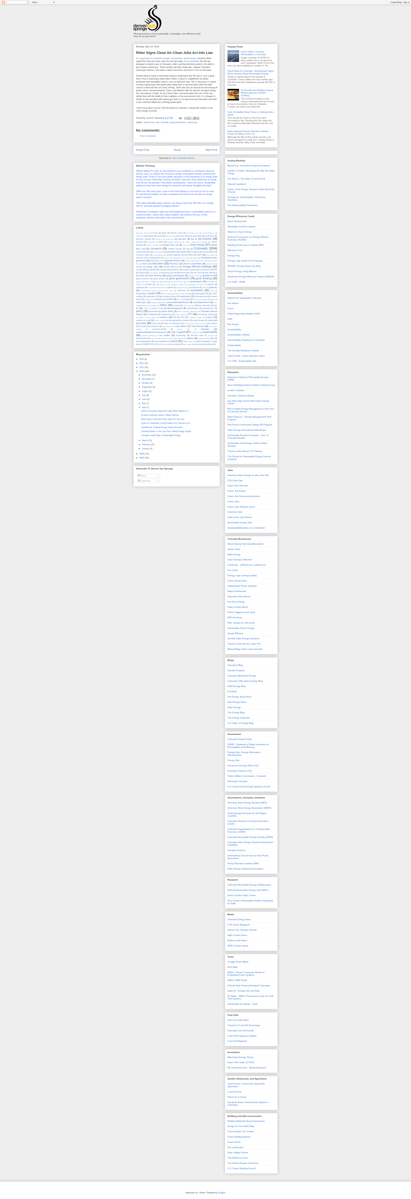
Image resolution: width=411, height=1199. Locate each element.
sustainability (209, 332)
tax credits (164, 335)
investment (197, 290)
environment (204, 270)
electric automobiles (192, 263)
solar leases (166, 326)
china (185, 245)
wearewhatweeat (143, 341)
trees (152, 338)
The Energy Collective (238, 717)
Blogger (221, 1192)
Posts (143, 475)
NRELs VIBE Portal (237, 980)
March (145, 440)
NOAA (162, 302)
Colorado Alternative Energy (241, 675)
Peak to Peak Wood (237, 607)
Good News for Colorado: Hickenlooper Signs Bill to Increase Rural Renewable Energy (250, 72)
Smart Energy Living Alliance (241, 271)
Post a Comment (148, 136)
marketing (148, 299)
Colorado (165, 122)
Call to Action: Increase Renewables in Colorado (253, 53)
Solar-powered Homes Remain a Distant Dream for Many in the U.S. (247, 132)
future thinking (154, 275)
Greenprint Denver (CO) (239, 771)
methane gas (160, 299)
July (144, 395)
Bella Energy (233, 554)
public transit (180, 314)
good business (142, 279)
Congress (195, 252)
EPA (215, 270)
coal (188, 249)
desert (195, 258)
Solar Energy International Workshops (246, 430)
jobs (152, 293)
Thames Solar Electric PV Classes (244, 451)
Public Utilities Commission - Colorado (246, 776)
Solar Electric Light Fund (193, 323)
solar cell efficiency (172, 323)
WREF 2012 (149, 344)
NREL (163, 305)
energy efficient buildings (197, 266)
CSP (199, 255)
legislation (151, 296)
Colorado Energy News (239, 919)
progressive (166, 314)
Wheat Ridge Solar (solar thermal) (244, 649)
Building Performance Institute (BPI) (245, 245)
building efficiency (174, 242)
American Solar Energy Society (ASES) (247, 802)
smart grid (212, 320)
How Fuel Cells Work (238, 1020)
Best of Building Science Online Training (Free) (251, 385)
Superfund (195, 332)
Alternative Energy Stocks (240, 1057)
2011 (141, 367)
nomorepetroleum (201, 302)
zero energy (175, 344)
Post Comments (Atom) (183, 158)
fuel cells (197, 273)
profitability (152, 314)
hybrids (210, 284)
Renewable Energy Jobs (239, 522)
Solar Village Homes (237, 1152)
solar (143, 323)
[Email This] (185, 118)
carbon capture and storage (196, 242)
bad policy (179, 236)
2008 (141, 458)
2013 (141, 359)
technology (181, 335)
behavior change (143, 239)
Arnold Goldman (208, 233)
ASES (138, 236)
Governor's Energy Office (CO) (243, 765)
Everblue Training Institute (240, 395)
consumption (158, 255)
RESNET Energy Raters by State (244, 266)
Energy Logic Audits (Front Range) (245, 260)
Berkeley (158, 239)
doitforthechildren (172, 260)
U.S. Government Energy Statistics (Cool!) (248, 786)
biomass (139, 242)
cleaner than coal (151, 122)
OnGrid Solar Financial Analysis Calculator (248, 985)
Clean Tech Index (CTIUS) (240, 1062)
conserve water (142, 255)
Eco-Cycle (232, 570)
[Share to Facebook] (195, 118)
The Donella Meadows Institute (243, 350)
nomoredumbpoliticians (178, 302)
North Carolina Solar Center (241, 895)
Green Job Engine (236, 491)
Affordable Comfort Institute (241, 226)
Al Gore (154, 233)
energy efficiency (171, 267)
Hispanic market (177, 284)
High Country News (237, 935)
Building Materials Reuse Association (246, 1121)
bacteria (169, 236)
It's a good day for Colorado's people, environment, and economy (166, 58)
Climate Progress (236, 670)
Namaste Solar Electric (239, 596)
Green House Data (237, 580)
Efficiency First (234, 250)
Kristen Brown (180, 294)
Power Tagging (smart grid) (241, 612)
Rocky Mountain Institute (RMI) (243, 863)
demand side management (148, 258)
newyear (154, 302)
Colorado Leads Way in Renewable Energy (161, 435)
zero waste (188, 344)
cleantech (156, 248)
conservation (208, 252)
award (160, 236)
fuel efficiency (211, 273)
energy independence (169, 270)
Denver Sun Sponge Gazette (242, 930)
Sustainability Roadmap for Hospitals (246, 340)
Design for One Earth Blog (240, 1126)
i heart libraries (153, 287)
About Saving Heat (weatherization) (245, 544)
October (146, 383)
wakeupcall (202, 338)
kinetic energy (166, 294)
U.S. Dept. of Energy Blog (240, 723)
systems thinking (148, 335)
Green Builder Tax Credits (240, 1131)
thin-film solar (197, 335)
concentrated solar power (174, 252)
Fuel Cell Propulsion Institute (242, 1036)
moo (178, 299)
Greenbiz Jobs (234, 512)
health (149, 284)
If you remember (191, 61)
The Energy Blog (236, 712)
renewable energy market (146, 317)
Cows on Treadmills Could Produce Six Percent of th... (166, 423)
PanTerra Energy (236, 601)
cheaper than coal (170, 245)
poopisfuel (153, 311)
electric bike (210, 264)
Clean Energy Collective (239, 559)
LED (207, 293)
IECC (163, 287)
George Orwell (193, 276)
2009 (141, 454)
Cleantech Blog (235, 665)
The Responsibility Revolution (242, 205)
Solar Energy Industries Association (245, 868)
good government (178, 122)
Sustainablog (234, 345)
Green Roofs (233, 1142)
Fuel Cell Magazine (237, 1041)
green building (150, 282)
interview (182, 290)
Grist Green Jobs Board (239, 517)
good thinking (204, 278)
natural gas (192, 122)
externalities (153, 273)
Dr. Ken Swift (203, 261)
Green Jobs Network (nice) (241, 506)
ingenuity (213, 287)
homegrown (192, 284)
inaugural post (181, 287)
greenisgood (195, 281)
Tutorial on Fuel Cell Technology (243, 1025)
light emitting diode (167, 296)
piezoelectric (208, 308)
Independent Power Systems (242, 586)
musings (204, 299)
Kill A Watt (232, 967)
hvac (202, 284)
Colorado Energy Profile (239, 739)
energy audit (152, 266)
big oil (194, 239)
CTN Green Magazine (238, 924)
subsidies (205, 329)
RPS (183, 317)
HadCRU (139, 284)
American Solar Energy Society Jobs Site (248, 475)
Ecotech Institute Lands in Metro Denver (160, 415)
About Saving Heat (236, 221)
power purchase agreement (187, 311)
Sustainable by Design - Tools (242, 1004)
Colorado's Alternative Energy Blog (245, 681)
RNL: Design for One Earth (241, 622)
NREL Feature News (237, 945)
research (163, 317)
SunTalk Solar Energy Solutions (243, 638)
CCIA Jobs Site (235, 480)
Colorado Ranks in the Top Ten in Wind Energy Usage (166, 431)
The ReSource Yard (237, 1157)
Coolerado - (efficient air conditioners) (246, 565)
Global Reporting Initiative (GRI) (243, 313)
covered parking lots (175, 255)
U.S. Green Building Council (241, 1168)
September (147, 387)
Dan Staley (210, 255)
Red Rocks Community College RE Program (249, 424)
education (157, 263)
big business (180, 239)
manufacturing (201, 296)
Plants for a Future (236, 1097)
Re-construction (235, 1147)
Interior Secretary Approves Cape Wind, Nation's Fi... (165, 411)
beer (212, 236)
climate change (175, 249)
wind (174, 341)
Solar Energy (234, 707)
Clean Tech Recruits (237, 485)
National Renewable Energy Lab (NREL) (247, 890)
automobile (148, 236)
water (212, 338)
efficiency (173, 263)
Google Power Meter (238, 961)
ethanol (142, 273)
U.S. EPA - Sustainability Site (241, 361)
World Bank (187, 341)
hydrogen (140, 287)
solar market (180, 326)
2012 (141, 363)
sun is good (178, 332)
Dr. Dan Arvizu (190, 261)
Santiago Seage (195, 317)
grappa (138, 282)
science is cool (143, 320)
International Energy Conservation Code (157, 290)
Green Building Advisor (239, 1136)
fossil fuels (185, 273)
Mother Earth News (237, 940)
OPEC (146, 308)
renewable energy (206, 314)
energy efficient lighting (146, 270)
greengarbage (165, 282)
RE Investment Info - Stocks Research (246, 1067)
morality (186, 299)
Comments (145, 481)
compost (157, 252)
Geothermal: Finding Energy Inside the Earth (162, 427)
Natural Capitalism (236, 184)
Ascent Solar (233, 549)
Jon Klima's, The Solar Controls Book (246, 178)
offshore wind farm (203, 305)
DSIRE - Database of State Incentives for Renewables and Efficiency (248, 745)
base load (192, 236)
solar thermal (198, 326)
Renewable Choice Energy (240, 628)
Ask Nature (233, 303)
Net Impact (233, 324)
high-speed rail (161, 284)
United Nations (178, 338)
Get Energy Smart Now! (239, 696)
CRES (190, 255)
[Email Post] (180, 118)
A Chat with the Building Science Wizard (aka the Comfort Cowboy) (257, 93)
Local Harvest (234, 1091)
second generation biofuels (178, 320)
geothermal (208, 275)
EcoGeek (232, 691)
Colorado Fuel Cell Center (240, 1030)
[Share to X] (191, 118)
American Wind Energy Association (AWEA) (249, 808)
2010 (141, 371)
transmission (141, 338)
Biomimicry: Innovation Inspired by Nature (248, 165)
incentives (194, 287)
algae (164, 233)
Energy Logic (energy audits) (242, 575)
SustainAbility (234, 329)
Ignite (170, 287)
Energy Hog (233, 255)
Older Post (211, 150)
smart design (198, 320)
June (144, 399)
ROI (174, 317)
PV (190, 314)
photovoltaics (193, 308)
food (175, 273)
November (147, 379)
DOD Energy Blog (236, 686)
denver (166, 258)
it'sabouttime (141, 293)
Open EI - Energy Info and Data (243, 990)
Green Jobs (233, 501)
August (145, 391)
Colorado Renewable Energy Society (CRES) (250, 837)
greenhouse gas (180, 282)
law (189, 293)
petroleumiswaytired (173, 308)
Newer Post (142, 150)
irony (212, 290)
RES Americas (234, 617)
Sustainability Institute (238, 334)
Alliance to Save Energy (239, 232)
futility (141, 275)
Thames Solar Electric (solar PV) (244, 643)
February (146, 444)
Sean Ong (159, 320)
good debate (159, 279)
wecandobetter (161, 341)
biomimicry (151, 242)
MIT (171, 299)
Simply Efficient (235, 633)
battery (203, 236)
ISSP (229, 319)
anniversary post (192, 233)
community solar (143, 252)
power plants (167, 311)
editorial (145, 264)
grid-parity (210, 282)
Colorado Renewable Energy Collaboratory (249, 884)
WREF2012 (162, 344)
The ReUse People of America (242, 1163)
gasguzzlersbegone (175, 275)
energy (139, 267)
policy (139, 311)
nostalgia (153, 305)
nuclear (176, 305)
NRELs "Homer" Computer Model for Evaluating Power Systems (246, 973)
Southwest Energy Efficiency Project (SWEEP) (250, 276)
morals (196, 299)
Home (177, 150)
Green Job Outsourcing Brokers (243, 496)
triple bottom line (163, 338)
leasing (198, 293)
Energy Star (233, 760)
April (144, 407)
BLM (161, 242)
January (146, 448)
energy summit (189, 270)
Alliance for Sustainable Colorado (244, 298)
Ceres (230, 308)
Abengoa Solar (142, 233)
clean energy (197, 244)
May (144, 403)
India (204, 287)
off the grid (187, 305)
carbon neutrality (153, 245)
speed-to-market (159, 329)
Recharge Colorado (237, 781)
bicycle (168, 239)
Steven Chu (183, 329)
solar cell (156, 323)
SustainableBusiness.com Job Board (246, 528)
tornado (211, 335)
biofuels (207, 238)
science (209, 317)
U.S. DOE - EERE (236, 282)
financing (165, 273)
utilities (190, 338)
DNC (152, 261)
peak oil (156, 308)
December (147, 375)
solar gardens (152, 326)
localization (185, 296)
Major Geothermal (236, 591)
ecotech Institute (235, 390)
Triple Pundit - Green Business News (246, 356)
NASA (212, 299)
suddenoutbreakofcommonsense (151, 332)
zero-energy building (203, 344)
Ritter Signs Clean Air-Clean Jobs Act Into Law (162, 419)
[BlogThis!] (188, 118)
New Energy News (236, 702)
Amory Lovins (177, 233)
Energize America (236, 850)
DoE (159, 261)
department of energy (181, 258)
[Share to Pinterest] (198, 118)
